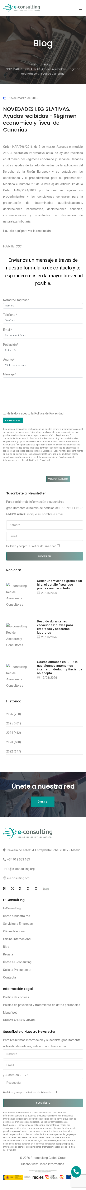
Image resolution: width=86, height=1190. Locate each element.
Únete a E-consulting (17, 962)
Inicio (34, 64)
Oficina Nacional (14, 931)
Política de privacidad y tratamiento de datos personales (41, 1005)
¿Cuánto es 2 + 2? (15, 1075)
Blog (47, 64)
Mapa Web (10, 1012)
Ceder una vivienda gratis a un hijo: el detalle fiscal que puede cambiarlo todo (59, 584)
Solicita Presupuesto (17, 970)
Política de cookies (16, 997)
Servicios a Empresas (18, 924)
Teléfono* (10, 315)
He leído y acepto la (31, 546)
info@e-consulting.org (19, 869)
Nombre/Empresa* (16, 300)
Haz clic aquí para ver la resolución (27, 231)
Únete (42, 802)
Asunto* (9, 359)
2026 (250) (13, 714)
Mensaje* (9, 374)
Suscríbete (45, 556)
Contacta (9, 977)
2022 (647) (13, 751)
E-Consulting (12, 908)
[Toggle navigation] (80, 8)
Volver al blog (58, 479)
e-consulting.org (18, 878)
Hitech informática (51, 1164)
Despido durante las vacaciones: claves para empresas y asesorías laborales (55, 627)
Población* (10, 345)
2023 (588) (13, 742)
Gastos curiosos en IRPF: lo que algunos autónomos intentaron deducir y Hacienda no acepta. (59, 667)
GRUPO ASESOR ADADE (19, 1020)
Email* (7, 330)
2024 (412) (13, 733)
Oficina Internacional (17, 939)
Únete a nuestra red (16, 916)
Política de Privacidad (48, 413)
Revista (8, 954)
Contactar (12, 420)
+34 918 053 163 (18, 859)
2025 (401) (13, 723)
